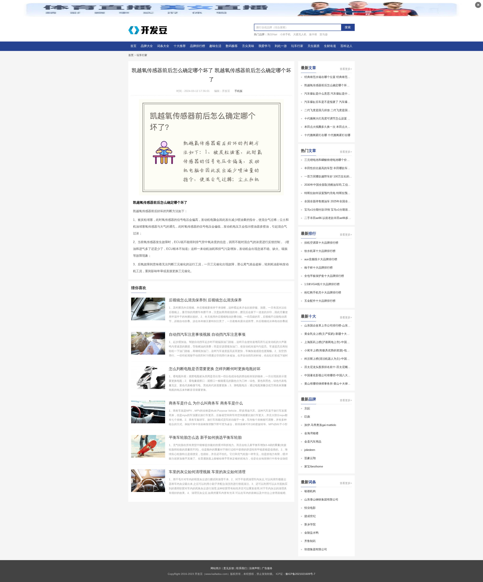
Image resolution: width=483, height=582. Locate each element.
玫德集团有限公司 (315, 549)
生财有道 (330, 46)
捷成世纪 (310, 516)
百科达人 (346, 46)
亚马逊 (324, 34)
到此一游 (281, 46)
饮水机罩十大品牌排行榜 (319, 251)
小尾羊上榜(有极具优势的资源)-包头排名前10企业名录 (338, 350)
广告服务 (267, 568)
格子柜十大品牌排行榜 (318, 267)
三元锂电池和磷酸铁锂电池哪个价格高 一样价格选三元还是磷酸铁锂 (347, 159)
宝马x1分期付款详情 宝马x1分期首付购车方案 (333, 209)
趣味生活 (215, 46)
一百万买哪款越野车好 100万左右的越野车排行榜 (335, 176)
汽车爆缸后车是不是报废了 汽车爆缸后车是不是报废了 (338, 101)
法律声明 (254, 568)
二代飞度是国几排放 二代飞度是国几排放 (330, 110)
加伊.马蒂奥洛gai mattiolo (320, 424)
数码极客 (232, 46)
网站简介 (216, 568)
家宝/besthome (313, 466)
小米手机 (285, 34)
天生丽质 (314, 46)
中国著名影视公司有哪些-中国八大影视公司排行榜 (336, 375)
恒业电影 (310, 507)
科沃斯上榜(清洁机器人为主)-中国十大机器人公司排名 (338, 358)
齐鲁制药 (310, 541)
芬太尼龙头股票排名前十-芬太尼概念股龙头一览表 (336, 367)
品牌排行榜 (197, 46)
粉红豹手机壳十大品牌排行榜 (322, 292)
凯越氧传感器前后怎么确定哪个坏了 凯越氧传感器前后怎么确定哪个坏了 (350, 85)
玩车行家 (297, 46)
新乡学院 (310, 524)
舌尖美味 (248, 46)
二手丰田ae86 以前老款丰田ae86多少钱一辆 (332, 217)
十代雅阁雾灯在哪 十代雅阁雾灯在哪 (327, 135)
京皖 (307, 408)
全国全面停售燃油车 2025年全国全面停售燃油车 (334, 201)
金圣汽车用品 (312, 441)
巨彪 (307, 416)
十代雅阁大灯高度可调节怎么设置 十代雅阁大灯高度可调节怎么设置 (347, 118)
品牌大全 (147, 46)
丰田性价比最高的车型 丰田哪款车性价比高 (331, 168)
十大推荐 (180, 46)
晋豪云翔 (310, 458)
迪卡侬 (313, 34)
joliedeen (309, 449)
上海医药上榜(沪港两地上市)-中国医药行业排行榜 (335, 342)
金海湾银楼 (311, 433)
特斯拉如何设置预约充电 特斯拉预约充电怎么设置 (335, 193)
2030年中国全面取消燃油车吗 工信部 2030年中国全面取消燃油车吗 (346, 184)
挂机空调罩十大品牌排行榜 (321, 242)
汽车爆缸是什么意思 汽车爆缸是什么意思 (330, 93)
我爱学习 (264, 46)
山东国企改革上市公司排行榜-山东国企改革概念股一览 (338, 325)
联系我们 (241, 568)
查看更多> (346, 68)
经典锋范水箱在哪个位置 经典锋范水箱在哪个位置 (335, 77)
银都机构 (310, 491)
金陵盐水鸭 (311, 532)
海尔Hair (272, 34)
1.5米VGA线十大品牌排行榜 (322, 284)
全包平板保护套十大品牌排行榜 (324, 275)
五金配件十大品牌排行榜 (319, 300)
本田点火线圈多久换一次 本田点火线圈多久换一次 (335, 126)
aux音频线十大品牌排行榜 (320, 259)
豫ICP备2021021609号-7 (300, 573)
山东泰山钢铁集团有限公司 (321, 499)
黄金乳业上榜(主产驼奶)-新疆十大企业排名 (331, 333)
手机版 (238, 90)
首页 (133, 46)
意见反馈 (228, 568)
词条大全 (163, 46)
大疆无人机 (299, 34)
